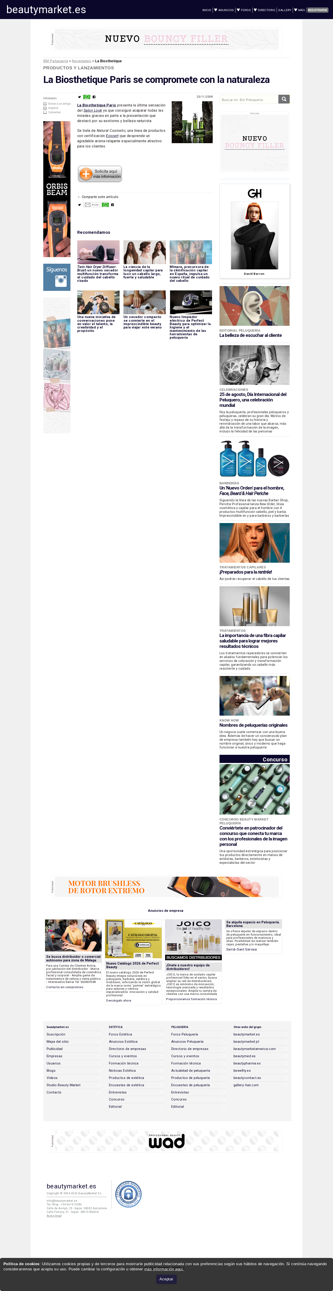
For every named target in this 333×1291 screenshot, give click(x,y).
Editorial (115, 1106)
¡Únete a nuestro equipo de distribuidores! (188, 967)
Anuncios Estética (123, 1041)
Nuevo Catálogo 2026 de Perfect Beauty (132, 965)
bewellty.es (242, 1070)
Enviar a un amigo (59, 103)
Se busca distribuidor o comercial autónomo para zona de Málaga (73, 958)
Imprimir (53, 108)
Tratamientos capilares (243, 567)
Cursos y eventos (123, 1056)
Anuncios (226, 10)
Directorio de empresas (127, 1049)
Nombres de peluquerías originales (253, 725)
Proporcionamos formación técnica (191, 999)
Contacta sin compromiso (64, 987)
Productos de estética (126, 1078)
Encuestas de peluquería (190, 1085)
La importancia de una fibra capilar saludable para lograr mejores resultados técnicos (253, 641)
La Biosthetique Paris (96, 105)
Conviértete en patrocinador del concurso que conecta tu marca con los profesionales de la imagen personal (253, 836)
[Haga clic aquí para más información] (100, 181)
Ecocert (112, 136)
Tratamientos (233, 630)
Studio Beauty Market (63, 1085)
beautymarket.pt (246, 1041)
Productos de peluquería (190, 1078)
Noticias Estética (122, 1070)
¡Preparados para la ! (246, 572)
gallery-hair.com (246, 1085)
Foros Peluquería (184, 1034)
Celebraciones (234, 389)
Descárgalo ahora (118, 1000)
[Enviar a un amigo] (91, 206)
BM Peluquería (55, 61)
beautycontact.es (247, 1078)
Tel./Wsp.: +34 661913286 (64, 1204)
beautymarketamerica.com (255, 1049)
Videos (52, 1078)
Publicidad (55, 1049)
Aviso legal (54, 1215)
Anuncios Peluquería (187, 1041)
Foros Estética (120, 1034)
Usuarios (54, 1063)
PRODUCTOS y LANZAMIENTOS (78, 67)
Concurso (275, 759)
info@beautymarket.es (62, 1200)
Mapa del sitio (58, 1041)
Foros (246, 10)
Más (301, 10)
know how (229, 720)
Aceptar (166, 1279)
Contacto (54, 1092)
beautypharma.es (247, 1063)
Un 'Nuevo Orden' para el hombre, (252, 490)
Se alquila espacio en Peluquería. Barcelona (253, 924)
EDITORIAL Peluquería (240, 330)
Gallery (284, 10)
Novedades (81, 61)
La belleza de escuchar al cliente (251, 335)
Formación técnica (124, 1063)
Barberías (229, 483)
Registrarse (317, 10)
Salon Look (93, 110)
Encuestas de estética (126, 1085)
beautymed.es (245, 1056)
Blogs (51, 1070)
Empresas (55, 1056)
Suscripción (56, 1034)
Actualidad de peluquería (190, 1070)
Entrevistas (118, 1092)
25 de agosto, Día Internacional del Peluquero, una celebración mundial (253, 400)
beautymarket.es (46, 9)
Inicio (207, 10)
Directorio (266, 10)
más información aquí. (164, 1269)
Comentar (54, 112)
